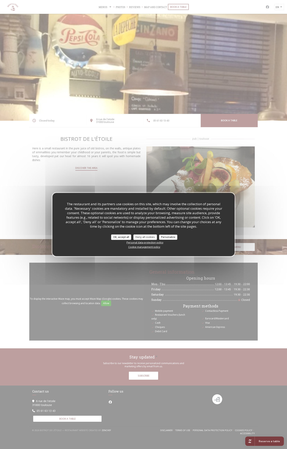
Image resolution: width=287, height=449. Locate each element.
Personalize (168, 237)
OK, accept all (121, 237)
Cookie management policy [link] (144, 247)
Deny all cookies (145, 237)
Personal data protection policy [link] (145, 242)
